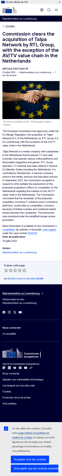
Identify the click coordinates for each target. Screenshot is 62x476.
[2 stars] (8, 270)
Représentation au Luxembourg (19, 252)
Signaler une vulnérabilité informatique (22, 379)
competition (8, 229)
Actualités (10, 26)
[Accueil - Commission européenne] (9, 9)
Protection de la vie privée (16, 397)
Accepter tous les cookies (30, 459)
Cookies (6, 391)
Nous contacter (10, 373)
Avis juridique (9, 403)
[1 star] (6, 270)
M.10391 (32, 233)
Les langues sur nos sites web (18, 385)
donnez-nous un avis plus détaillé (25, 278)
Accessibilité (9, 333)
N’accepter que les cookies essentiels (36, 468)
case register (49, 229)
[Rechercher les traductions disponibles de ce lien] (17, 229)
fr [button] (42, 10)
